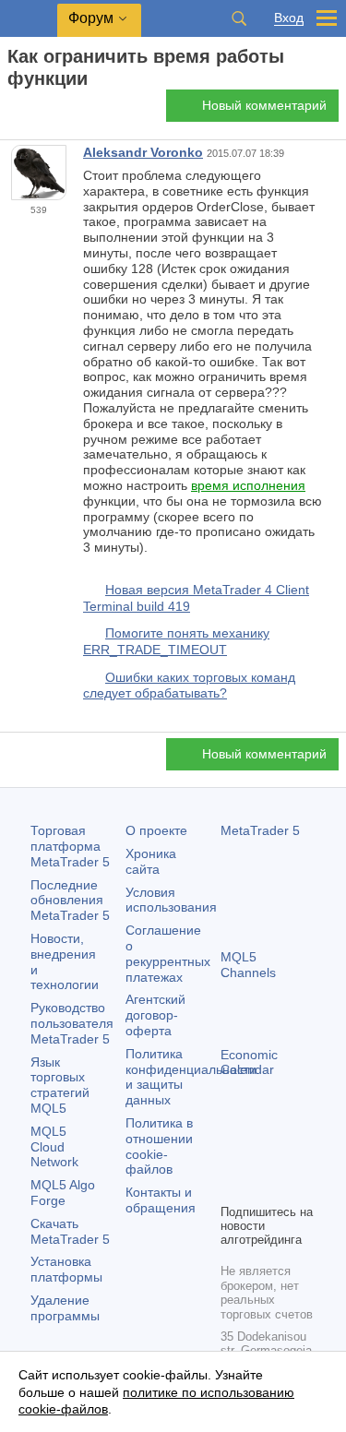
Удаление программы (65, 1308)
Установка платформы (66, 1269)
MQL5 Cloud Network (54, 1147)
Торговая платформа (70, 846)
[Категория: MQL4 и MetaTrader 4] (35, 110)
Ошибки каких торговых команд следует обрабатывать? (189, 685)
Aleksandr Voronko (143, 152)
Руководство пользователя (71, 1023)
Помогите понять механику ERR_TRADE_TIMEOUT (176, 641)
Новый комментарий (264, 105)
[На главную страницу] (12, 111)
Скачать (70, 1231)
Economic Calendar (249, 1062)
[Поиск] (239, 18)
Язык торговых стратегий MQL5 (59, 1085)
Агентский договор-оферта (155, 1015)
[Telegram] (261, 1157)
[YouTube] (232, 1186)
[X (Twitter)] (291, 1157)
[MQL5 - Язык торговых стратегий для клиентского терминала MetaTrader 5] (28, 19)
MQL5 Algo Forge (62, 1192)
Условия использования (171, 900)
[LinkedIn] (261, 1186)
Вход (289, 18)
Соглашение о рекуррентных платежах (167, 953)
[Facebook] (232, 1157)
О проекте (156, 830)
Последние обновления (70, 900)
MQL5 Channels (248, 964)
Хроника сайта (150, 861)
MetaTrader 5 (260, 830)
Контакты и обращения (160, 1200)
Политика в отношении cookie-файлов (159, 1146)
